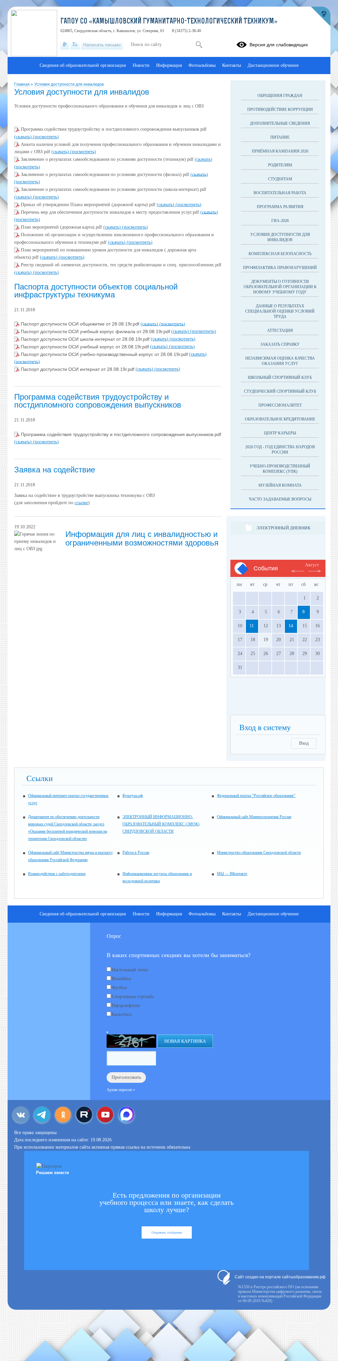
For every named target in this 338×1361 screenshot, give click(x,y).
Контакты (231, 65)
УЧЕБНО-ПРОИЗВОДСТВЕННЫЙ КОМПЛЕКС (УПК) (280, 469)
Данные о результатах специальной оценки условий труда (280, 311)
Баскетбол (122, 1014)
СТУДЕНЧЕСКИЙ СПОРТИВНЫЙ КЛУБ (280, 391)
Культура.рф (132, 795)
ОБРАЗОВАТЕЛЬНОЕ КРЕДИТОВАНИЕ (280, 419)
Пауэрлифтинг (126, 1005)
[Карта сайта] (75, 45)
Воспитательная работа (280, 193)
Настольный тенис (130, 969)
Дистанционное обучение (273, 65)
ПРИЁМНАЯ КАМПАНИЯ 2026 (280, 151)
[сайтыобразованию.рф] (320, 16)
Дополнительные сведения (280, 123)
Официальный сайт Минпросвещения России (254, 816)
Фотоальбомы (202, 65)
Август (312, 564)
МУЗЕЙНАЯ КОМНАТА (280, 485)
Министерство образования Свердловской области (259, 852)
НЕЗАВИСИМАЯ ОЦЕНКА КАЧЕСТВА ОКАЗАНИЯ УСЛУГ (280, 361)
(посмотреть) (46, 136)
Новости (141, 65)
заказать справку (280, 344)
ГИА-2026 (280, 220)
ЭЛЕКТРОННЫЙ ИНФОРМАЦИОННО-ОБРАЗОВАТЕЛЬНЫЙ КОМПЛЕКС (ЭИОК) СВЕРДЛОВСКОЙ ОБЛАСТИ (160, 824)
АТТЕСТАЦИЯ (280, 330)
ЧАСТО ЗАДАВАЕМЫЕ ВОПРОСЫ (280, 499)
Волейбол (121, 978)
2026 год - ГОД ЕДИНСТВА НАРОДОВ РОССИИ (280, 450)
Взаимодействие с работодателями (56, 873)
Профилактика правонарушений (280, 267)
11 (252, 625)
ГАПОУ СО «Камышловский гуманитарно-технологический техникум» (169, 21)
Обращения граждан (279, 95)
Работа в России (135, 852)
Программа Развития (280, 206)
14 (290, 625)
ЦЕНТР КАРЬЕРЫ (280, 433)
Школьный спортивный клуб (280, 377)
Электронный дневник (283, 527)
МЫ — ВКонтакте (232, 873)
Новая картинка (185, 1041)
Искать (199, 45)
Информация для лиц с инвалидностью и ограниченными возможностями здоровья (142, 538)
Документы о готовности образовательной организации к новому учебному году (280, 286)
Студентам (280, 179)
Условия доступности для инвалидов (69, 84)
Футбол (119, 987)
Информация (169, 65)
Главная (22, 84)
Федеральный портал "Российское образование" (256, 795)
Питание (279, 137)
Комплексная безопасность (280, 253)
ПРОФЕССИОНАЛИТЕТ (280, 405)
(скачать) (23, 136)
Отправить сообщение (167, 1232)
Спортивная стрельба (133, 996)
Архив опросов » (121, 1089)
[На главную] (64, 45)
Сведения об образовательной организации (83, 65)
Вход (304, 743)
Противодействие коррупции (280, 109)
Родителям (280, 165)
